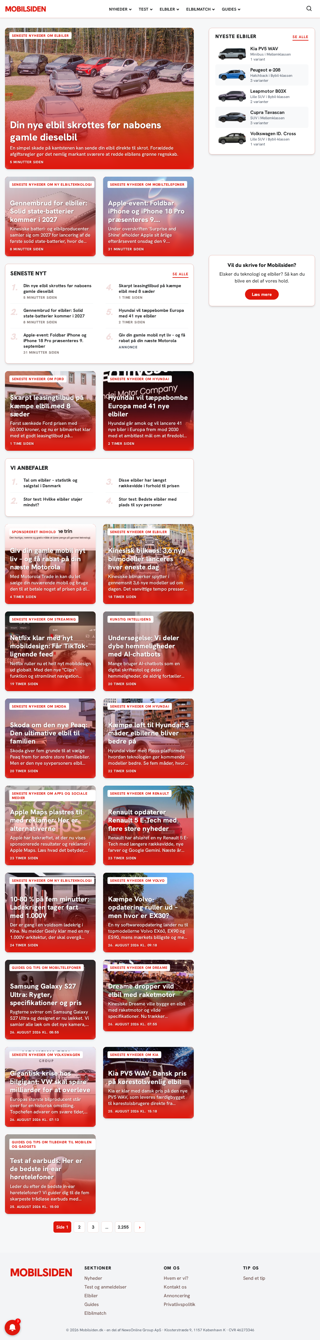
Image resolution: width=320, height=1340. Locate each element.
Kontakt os (175, 1287)
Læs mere (262, 294)
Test (143, 9)
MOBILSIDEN (25, 9)
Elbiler (167, 9)
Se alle (180, 274)
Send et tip (254, 1278)
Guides (229, 9)
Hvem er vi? (176, 1278)
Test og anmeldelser (105, 1287)
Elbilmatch (198, 9)
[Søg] (309, 8)
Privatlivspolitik (179, 1304)
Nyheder (118, 9)
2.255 (123, 1227)
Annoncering (177, 1296)
